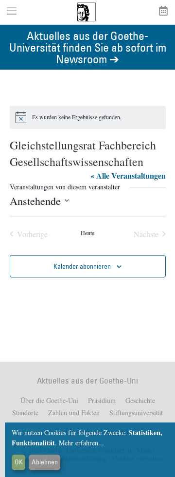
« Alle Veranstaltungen (128, 175)
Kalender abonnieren (82, 266)
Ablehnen (45, 462)
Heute (87, 233)
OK (19, 462)
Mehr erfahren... (81, 442)
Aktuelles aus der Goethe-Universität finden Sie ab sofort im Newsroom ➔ (87, 47)
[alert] (88, 117)
